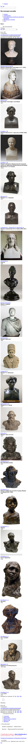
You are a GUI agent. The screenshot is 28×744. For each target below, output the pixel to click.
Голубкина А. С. (5, 461)
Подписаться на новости (10, 718)
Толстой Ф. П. (4, 261)
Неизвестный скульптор (7, 66)
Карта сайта (7, 717)
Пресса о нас (7, 720)
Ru (1, 6)
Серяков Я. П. (4, 371)
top (1, 742)
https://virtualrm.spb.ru (21, 734)
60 (15, 37)
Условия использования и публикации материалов (13, 738)
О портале (6, 716)
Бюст (5, 21)
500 (21, 37)
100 (18, 37)
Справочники (7, 15)
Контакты (6, 721)
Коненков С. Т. (4, 664)
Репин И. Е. (4, 433)
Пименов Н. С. (4, 337)
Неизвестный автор (6, 302)
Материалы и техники (9, 19)
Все (1, 29)
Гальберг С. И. (4, 131)
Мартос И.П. (4, 100)
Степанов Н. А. (5, 227)
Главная (6, 3)
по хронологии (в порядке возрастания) (11, 34)
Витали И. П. (4, 196)
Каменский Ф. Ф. (5, 403)
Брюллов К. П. (20, 227)
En (3, 6)
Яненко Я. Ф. (12, 227)
